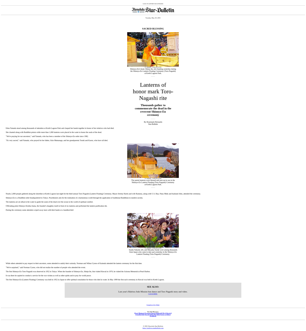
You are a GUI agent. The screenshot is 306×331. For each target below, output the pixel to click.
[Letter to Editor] (165, 314)
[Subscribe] (153, 314)
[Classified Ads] (139, 314)
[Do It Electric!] (167, 313)
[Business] (141, 313)
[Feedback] (153, 316)
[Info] (158, 314)
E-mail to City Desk (153, 305)
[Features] (148, 313)
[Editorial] (159, 313)
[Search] (147, 314)
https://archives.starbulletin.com (153, 328)
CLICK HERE (152, 294)
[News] (136, 313)
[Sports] (153, 313)
